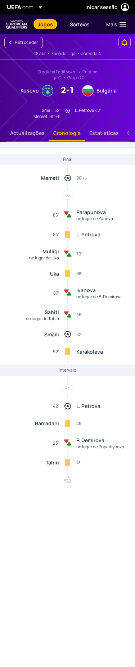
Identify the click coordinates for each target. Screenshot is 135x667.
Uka (54, 273)
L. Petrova (88, 234)
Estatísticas (104, 133)
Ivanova (86, 290)
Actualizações (27, 133)
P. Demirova (90, 440)
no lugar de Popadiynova (100, 447)
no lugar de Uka (44, 258)
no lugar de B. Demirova (99, 297)
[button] (115, 24)
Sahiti (52, 312)
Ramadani (47, 423)
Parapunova (91, 212)
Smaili (51, 334)
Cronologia (67, 133)
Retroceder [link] (26, 42)
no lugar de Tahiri (42, 319)
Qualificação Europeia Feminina (16, 24)
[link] (45, 24)
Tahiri (52, 462)
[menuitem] (47, 24)
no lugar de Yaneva (94, 218)
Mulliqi (50, 251)
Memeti (50, 177)
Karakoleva (89, 351)
